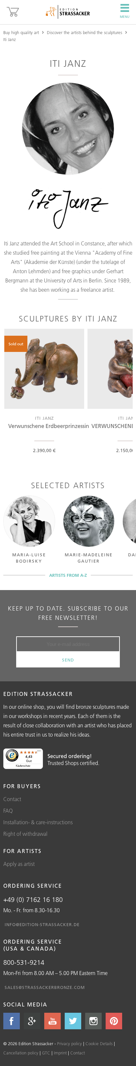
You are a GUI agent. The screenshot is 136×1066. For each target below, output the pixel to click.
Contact (12, 799)
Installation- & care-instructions (38, 822)
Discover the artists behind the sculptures (84, 32)
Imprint (60, 1052)
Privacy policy (69, 1043)
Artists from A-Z (68, 575)
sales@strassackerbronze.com (45, 987)
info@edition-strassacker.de (42, 924)
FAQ (8, 810)
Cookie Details (99, 1043)
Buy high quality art (21, 32)
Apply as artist (19, 864)
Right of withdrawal (25, 834)
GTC (46, 1052)
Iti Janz (9, 39)
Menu (124, 17)
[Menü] (39, 752)
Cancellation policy (20, 1052)
